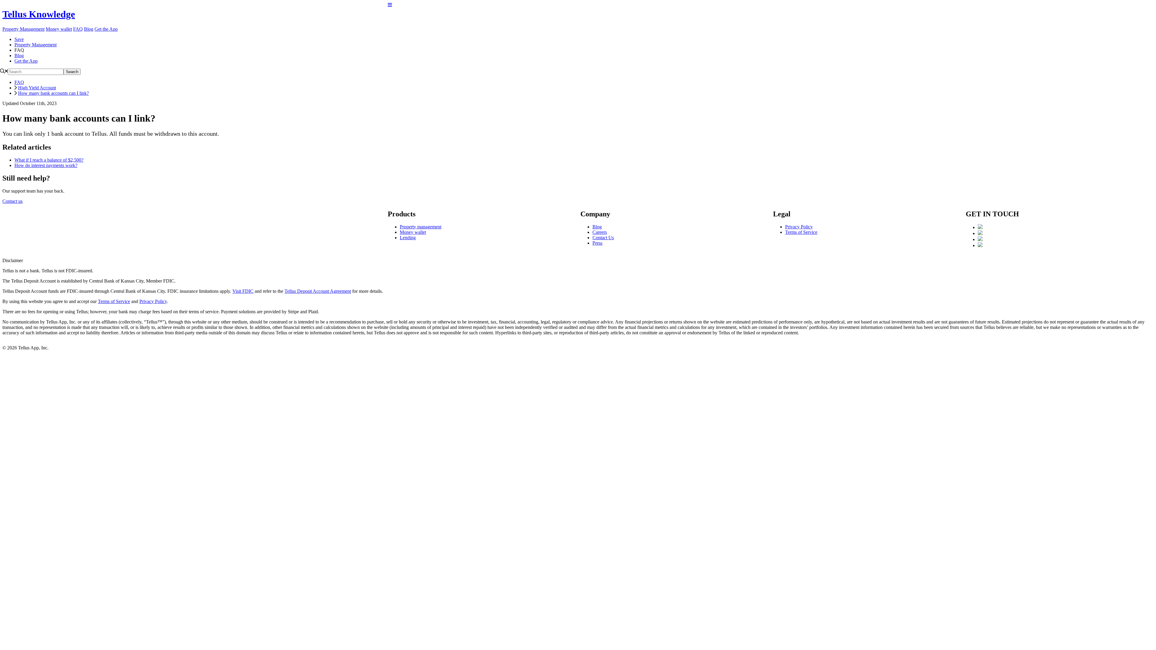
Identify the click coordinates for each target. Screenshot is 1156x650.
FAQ (78, 29)
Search (72, 72)
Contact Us (603, 237)
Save (19, 39)
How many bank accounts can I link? (53, 93)
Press (597, 243)
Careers (599, 232)
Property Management (23, 29)
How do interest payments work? (45, 165)
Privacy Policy (799, 226)
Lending (408, 237)
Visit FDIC (242, 291)
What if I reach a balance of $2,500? (48, 159)
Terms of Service (801, 232)
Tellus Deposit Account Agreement (317, 291)
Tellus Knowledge (38, 14)
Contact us (12, 201)
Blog (88, 29)
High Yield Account (37, 87)
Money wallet (59, 29)
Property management (420, 226)
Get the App (106, 29)
